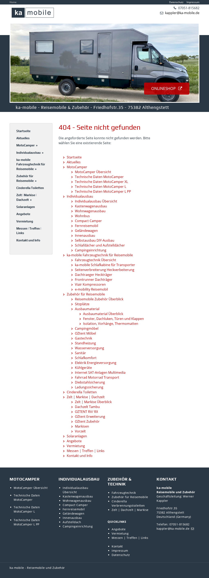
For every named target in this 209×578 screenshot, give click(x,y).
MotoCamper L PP (26, 524)
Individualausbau (29, 152)
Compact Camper (75, 505)
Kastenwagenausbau (78, 496)
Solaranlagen (25, 207)
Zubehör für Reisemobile (26, 178)
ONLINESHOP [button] (164, 88)
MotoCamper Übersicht (31, 488)
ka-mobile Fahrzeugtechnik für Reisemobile (30, 164)
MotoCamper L (24, 511)
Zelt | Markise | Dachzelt (26, 197)
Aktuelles (23, 138)
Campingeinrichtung (78, 526)
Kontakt (117, 546)
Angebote (23, 214)
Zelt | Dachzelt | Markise (130, 510)
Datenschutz (176, 2)
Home (13, 2)
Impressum (193, 2)
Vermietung (24, 221)
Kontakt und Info (28, 240)
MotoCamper (27, 145)
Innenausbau (72, 518)
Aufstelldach (72, 522)
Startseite (23, 131)
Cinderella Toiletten (30, 188)
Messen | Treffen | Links (28, 231)
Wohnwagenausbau (77, 501)
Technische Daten (27, 495)
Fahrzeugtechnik (124, 493)
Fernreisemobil (74, 509)
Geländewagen (73, 513)
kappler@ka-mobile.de (181, 13)
